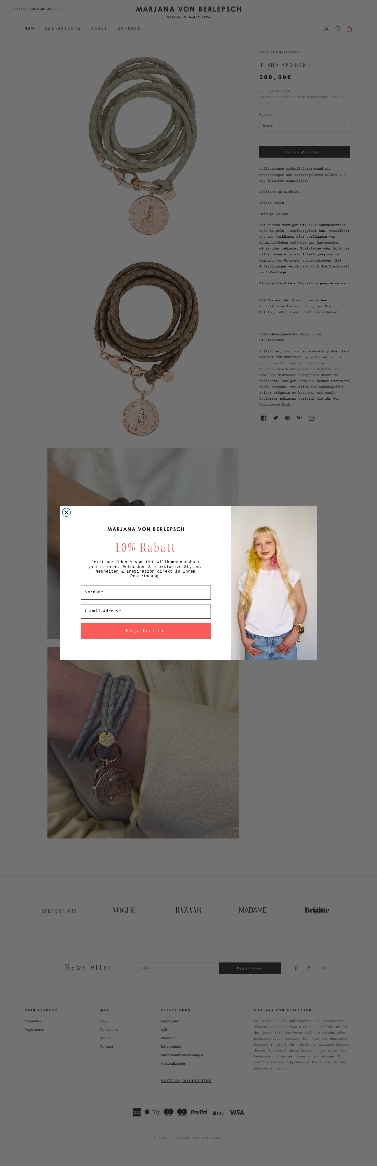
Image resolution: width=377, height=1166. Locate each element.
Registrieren (146, 631)
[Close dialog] (66, 512)
